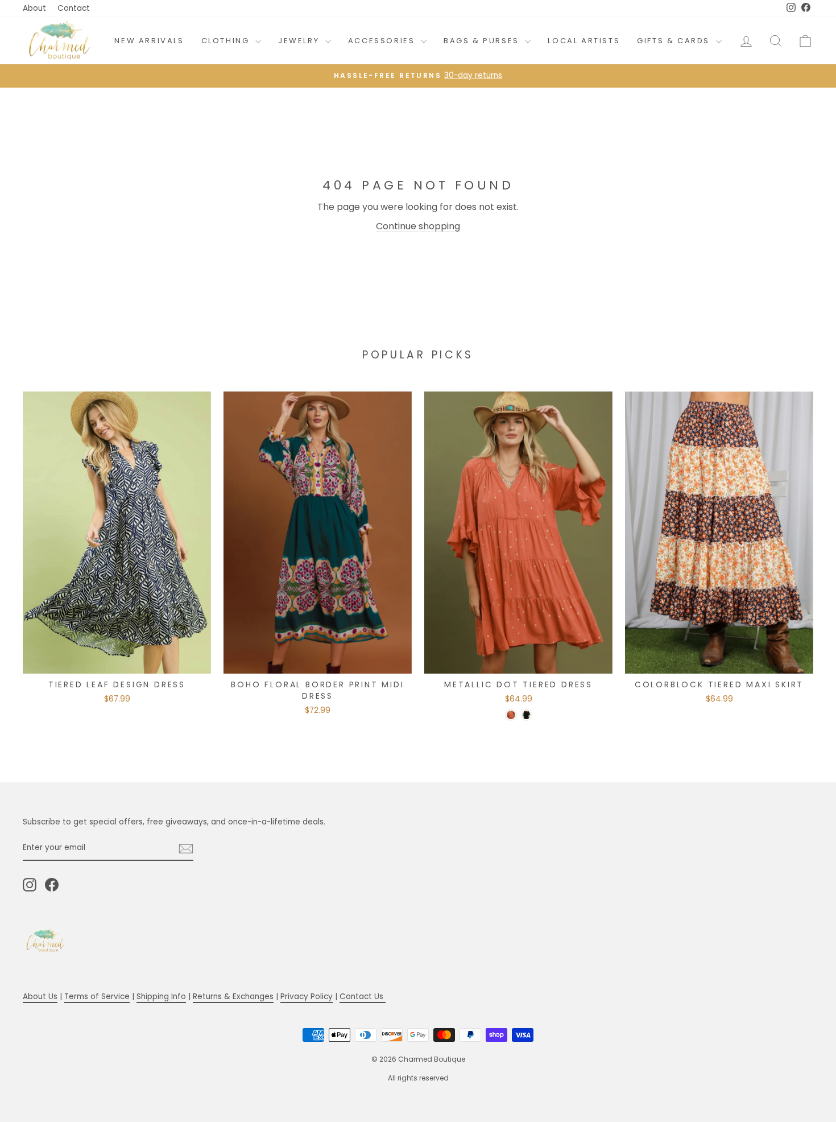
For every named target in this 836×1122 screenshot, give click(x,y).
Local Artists (584, 40)
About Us (40, 996)
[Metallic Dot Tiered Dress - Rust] (511, 715)
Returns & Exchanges (233, 996)
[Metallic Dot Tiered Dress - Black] (526, 715)
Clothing (227, 40)
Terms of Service (97, 996)
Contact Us (363, 996)
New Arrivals (149, 40)
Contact (73, 8)
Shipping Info (161, 996)
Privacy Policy (306, 996)
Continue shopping (418, 226)
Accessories (383, 40)
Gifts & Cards (675, 40)
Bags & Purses (483, 40)
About (34, 8)
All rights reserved (418, 1078)
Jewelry (300, 40)
